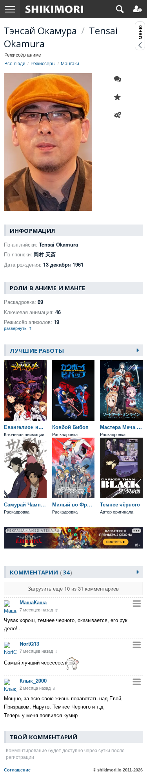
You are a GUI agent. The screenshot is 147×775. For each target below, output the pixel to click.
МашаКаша (33, 602)
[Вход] (138, 9)
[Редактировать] (119, 115)
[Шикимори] (54, 9)
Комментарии (40, 572)
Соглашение (17, 770)
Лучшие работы (37, 350)
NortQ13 (29, 643)
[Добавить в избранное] (119, 97)
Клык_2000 (33, 680)
